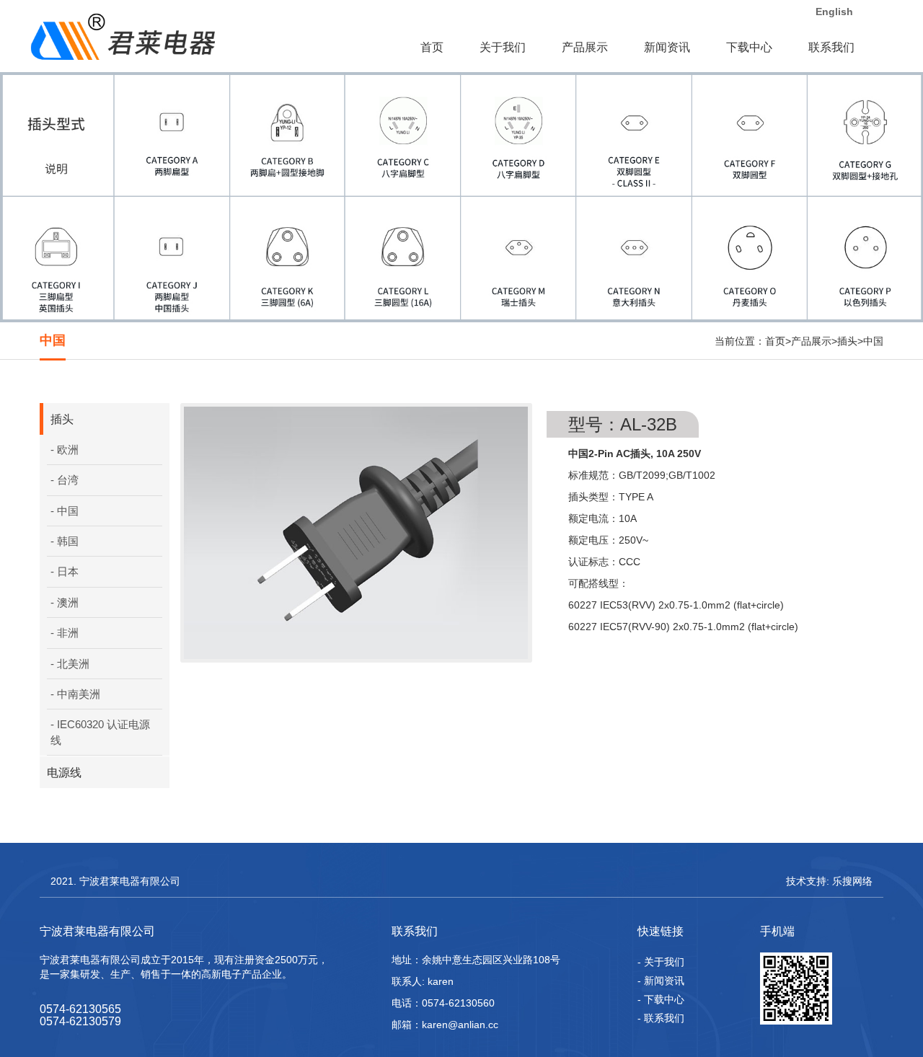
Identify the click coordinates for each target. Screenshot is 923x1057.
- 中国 (64, 511)
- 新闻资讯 (660, 980)
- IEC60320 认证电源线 (100, 732)
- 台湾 (64, 480)
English (833, 11)
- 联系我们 (660, 1018)
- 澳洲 (64, 602)
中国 (873, 341)
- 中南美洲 (75, 694)
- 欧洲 (64, 449)
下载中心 (749, 47)
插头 (847, 341)
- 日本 (64, 571)
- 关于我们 (660, 962)
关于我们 (503, 47)
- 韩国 (64, 541)
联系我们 (831, 47)
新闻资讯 (667, 47)
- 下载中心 (660, 999)
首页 (431, 47)
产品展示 (585, 47)
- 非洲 (64, 633)
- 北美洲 (69, 664)
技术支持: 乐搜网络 (829, 881)
